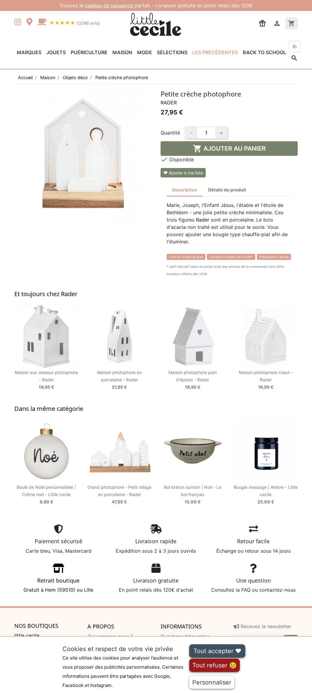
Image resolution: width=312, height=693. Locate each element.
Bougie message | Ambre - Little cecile (266, 494)
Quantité (170, 133)
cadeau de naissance (109, 5)
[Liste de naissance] (262, 23)
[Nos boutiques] (31, 22)
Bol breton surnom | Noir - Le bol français (193, 494)
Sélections (172, 52)
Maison (122, 52)
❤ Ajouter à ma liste (183, 172)
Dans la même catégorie (48, 408)
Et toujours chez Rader (45, 294)
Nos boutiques (36, 626)
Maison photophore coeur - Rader (266, 380)
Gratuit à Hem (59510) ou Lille (58, 585)
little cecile (26, 635)
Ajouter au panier (229, 148)
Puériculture (89, 52)
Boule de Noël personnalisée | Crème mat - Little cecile (46, 494)
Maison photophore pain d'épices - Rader (192, 380)
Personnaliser (211, 682)
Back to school (264, 52)
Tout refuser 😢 (214, 665)
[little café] (41, 22)
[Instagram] (18, 22)
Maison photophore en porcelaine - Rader (119, 380)
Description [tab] (184, 189)
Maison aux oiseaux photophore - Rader (46, 380)
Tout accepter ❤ (217, 651)
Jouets (56, 52)
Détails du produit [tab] (227, 189)
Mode (144, 52)
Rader (169, 103)
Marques (29, 52)
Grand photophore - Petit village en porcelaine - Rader (119, 494)
